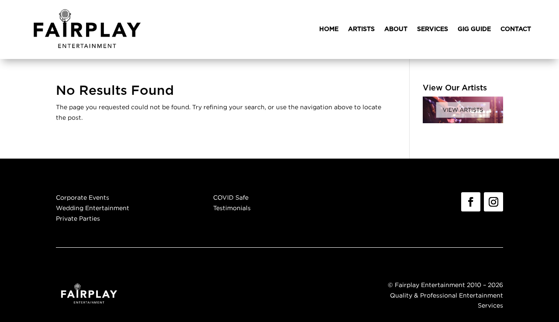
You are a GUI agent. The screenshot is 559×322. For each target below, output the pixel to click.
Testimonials (232, 207)
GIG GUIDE (474, 29)
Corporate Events (82, 197)
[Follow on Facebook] (470, 201)
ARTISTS (361, 29)
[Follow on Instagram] (493, 201)
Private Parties (78, 218)
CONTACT (515, 29)
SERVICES (432, 29)
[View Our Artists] (463, 121)
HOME (328, 29)
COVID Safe (230, 197)
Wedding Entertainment (92, 207)
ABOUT (395, 29)
